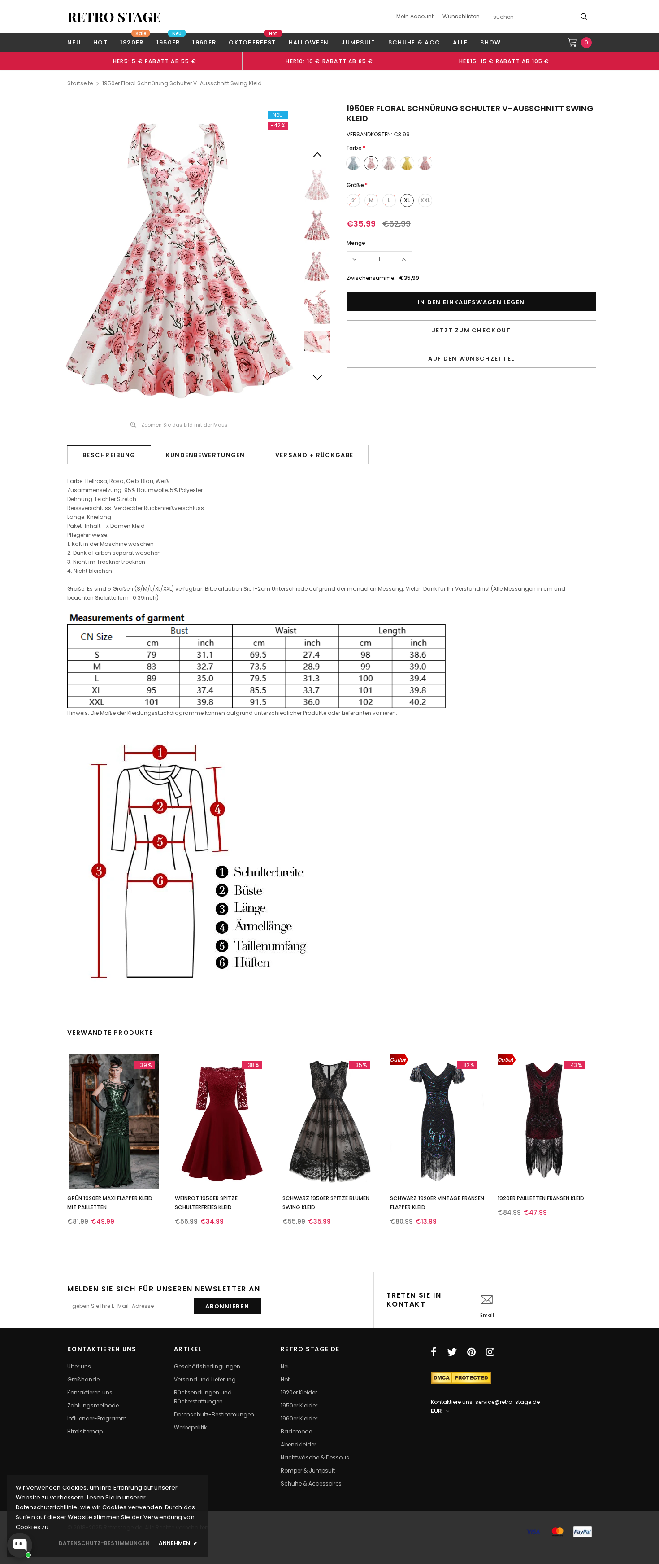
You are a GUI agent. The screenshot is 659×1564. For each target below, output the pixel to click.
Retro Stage (114, 17)
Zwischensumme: (371, 278)
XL (407, 200)
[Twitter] (452, 1352)
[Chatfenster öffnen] (19, 1545)
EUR (436, 1411)
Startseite (80, 83)
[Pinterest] (471, 1352)
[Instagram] (490, 1352)
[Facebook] (434, 1352)
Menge (356, 243)
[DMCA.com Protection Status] (461, 1377)
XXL (425, 200)
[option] (154, 61)
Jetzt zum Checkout (471, 330)
